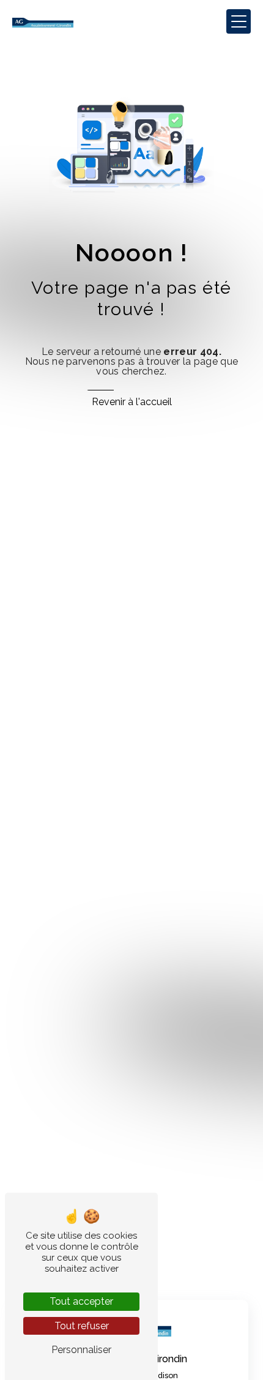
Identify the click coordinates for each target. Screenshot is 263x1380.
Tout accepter (81, 1301)
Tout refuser (81, 1326)
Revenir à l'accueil (132, 402)
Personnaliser (81, 1350)
